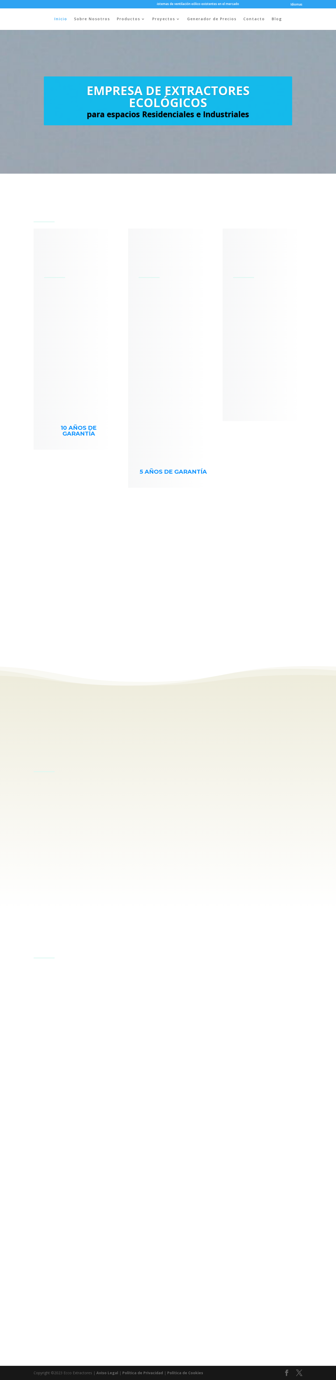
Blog (277, 19)
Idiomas (296, 5)
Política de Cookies (185, 1372)
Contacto (254, 19)
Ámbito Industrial (75, 975)
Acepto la (105, 1332)
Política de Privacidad (142, 1372)
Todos (44, 975)
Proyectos (163, 19)
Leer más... (55, 895)
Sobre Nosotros (92, 19)
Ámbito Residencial (117, 975)
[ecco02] (168, 644)
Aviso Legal (107, 1372)
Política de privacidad (116, 1332)
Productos (128, 19)
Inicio (60, 19)
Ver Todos (269, 942)
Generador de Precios (212, 19)
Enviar (258, 1347)
